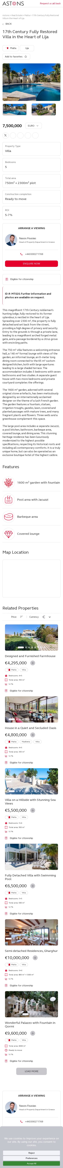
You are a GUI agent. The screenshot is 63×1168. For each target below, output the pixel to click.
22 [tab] (38, 867)
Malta (27, 15)
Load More (31, 1071)
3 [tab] (29, 647)
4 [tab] (32, 647)
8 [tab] (44, 647)
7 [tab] (41, 647)
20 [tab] (31, 867)
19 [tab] (28, 867)
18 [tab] (25, 867)
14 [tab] (53, 719)
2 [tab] (26, 647)
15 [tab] (53, 863)
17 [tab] (22, 867)
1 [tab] (21, 647)
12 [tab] (47, 719)
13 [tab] (50, 719)
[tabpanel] (31, 637)
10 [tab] (41, 719)
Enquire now (31, 263)
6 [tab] (38, 647)
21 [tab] (34, 867)
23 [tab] (41, 867)
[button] (5, 135)
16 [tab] (56, 863)
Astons (5, 15)
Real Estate (17, 15)
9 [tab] (38, 719)
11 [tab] (44, 719)
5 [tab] (35, 647)
